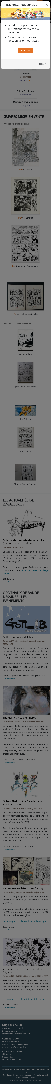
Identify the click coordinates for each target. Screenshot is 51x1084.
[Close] (47, 5)
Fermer (42, 63)
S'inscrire (25, 50)
